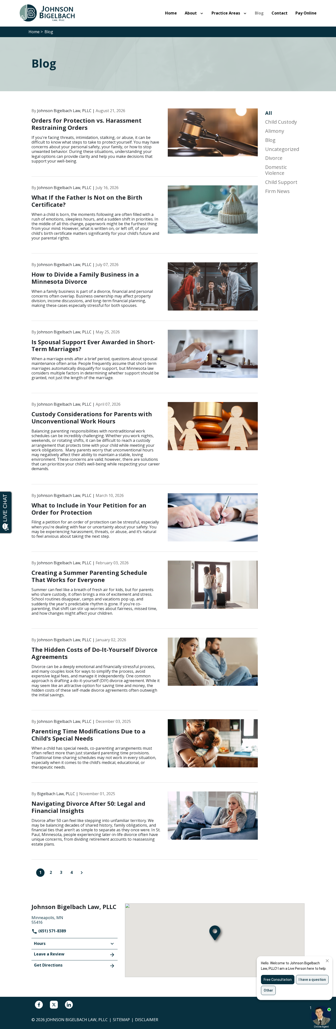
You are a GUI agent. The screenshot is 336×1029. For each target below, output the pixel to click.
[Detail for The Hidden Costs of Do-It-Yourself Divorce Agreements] (144, 674)
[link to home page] (50, 12)
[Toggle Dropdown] (203, 13)
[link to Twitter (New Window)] (54, 1005)
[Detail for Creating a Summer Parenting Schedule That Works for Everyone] (144, 595)
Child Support (281, 182)
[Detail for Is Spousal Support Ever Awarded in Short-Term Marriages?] (144, 361)
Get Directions (48, 965)
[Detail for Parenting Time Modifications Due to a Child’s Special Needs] (144, 751)
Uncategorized (282, 149)
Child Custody (281, 122)
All (268, 113)
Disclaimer (146, 1019)
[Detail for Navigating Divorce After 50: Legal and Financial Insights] (144, 825)
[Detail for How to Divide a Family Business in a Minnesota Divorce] (144, 291)
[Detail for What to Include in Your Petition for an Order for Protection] (144, 522)
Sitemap (121, 1019)
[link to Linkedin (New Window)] (69, 1005)
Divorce (273, 158)
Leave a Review (49, 954)
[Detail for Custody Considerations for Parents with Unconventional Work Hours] (144, 443)
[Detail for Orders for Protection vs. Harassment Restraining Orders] (144, 142)
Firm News (277, 191)
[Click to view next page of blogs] (82, 873)
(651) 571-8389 (51, 931)
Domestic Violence (276, 170)
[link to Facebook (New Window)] (39, 1005)
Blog (270, 140)
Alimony (274, 131)
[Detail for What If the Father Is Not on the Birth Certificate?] (144, 219)
